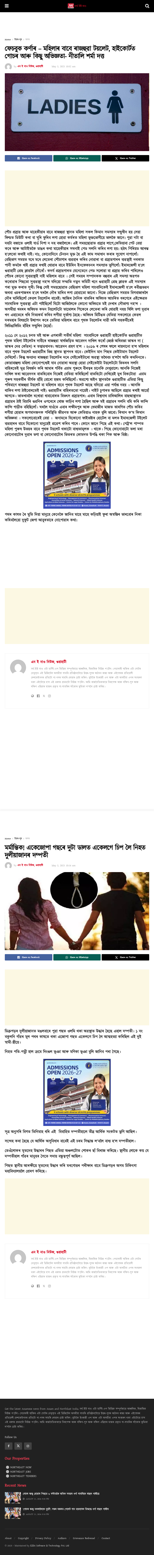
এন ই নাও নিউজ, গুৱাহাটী (30, 66)
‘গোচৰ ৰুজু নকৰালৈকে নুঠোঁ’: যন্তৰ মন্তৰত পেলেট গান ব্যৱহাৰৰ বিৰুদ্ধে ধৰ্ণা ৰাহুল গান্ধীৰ (66, 1509)
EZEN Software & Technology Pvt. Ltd (49, 1545)
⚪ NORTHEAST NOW (18, 1467)
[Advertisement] (77, 24)
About (8, 1538)
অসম (27, 39)
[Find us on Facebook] (8, 1446)
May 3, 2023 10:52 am (63, 66)
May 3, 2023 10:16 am (63, 865)
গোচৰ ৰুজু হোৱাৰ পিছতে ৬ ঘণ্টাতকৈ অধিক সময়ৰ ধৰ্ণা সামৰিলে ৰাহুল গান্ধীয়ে (61, 1494)
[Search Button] (147, 6)
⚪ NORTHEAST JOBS (18, 1472)
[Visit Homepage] (77, 6)
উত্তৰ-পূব (18, 39)
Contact (106, 1538)
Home (8, 39)
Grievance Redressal (84, 1538)
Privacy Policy (43, 1538)
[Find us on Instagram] (28, 1446)
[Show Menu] (7, 6)
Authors (62, 1538)
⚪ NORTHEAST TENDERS (21, 1476)
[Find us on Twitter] (18, 1446)
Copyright (23, 1538)
